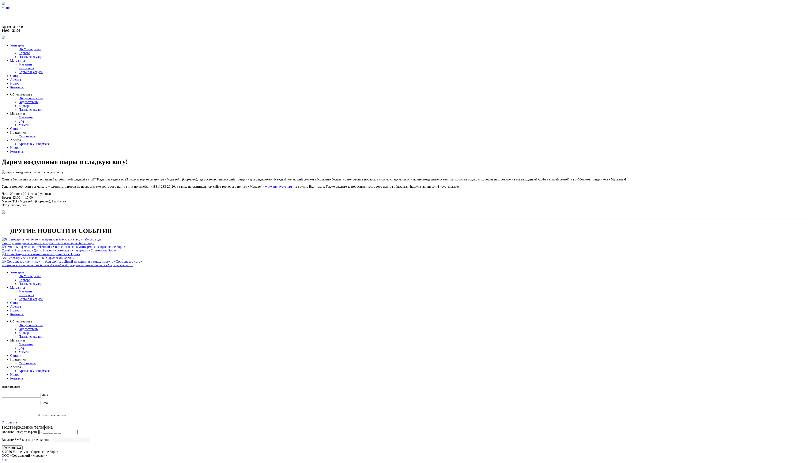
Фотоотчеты (27, 136)
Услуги (24, 125)
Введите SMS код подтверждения (26, 439)
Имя (45, 395)
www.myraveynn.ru (278, 186)
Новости (16, 83)
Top (4, 459)
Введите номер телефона (20, 432)
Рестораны (26, 68)
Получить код (12, 447)
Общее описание (31, 98)
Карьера (24, 53)
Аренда (15, 79)
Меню (6, 8)
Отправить (9, 422)
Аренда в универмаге (34, 144)
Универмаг (18, 45)
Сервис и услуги (31, 72)
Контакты (17, 87)
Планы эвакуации (32, 57)
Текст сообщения (53, 415)
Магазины (17, 60)
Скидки (15, 76)
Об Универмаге (30, 49)
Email (45, 403)
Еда (21, 121)
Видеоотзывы (28, 102)
